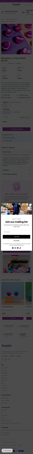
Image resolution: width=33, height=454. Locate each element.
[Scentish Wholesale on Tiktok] (20, 248)
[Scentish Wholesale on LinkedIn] (18, 248)
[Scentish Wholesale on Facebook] (13, 248)
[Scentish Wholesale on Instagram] (15, 248)
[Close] (30, 205)
